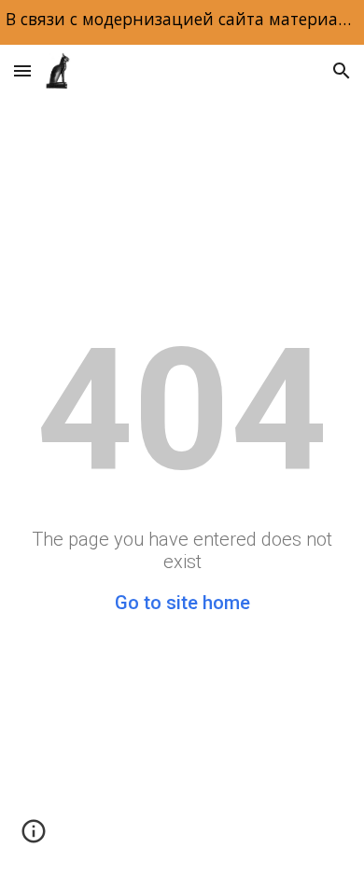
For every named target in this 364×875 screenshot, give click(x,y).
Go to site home (182, 602)
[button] (22, 70)
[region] (182, 22)
